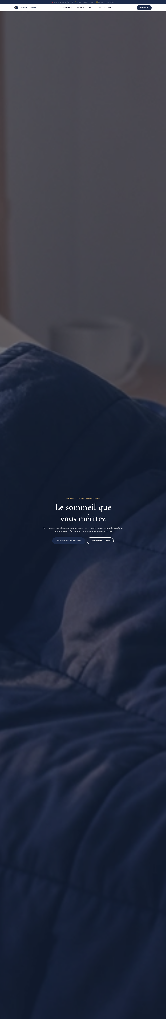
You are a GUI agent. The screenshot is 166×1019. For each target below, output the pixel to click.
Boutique (144, 8)
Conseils (79, 8)
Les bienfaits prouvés (100, 541)
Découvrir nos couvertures (68, 540)
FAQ (99, 8)
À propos (91, 8)
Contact (107, 8)
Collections (66, 8)
